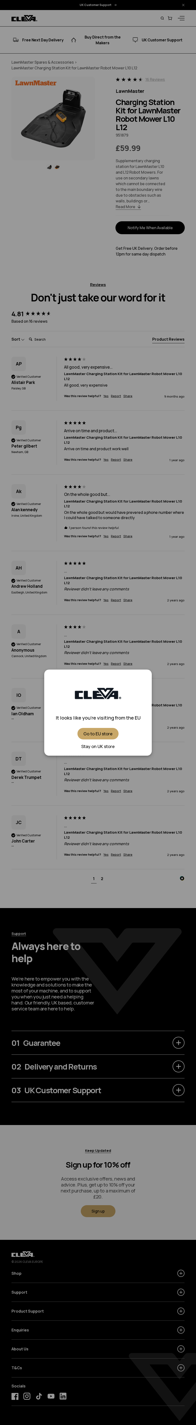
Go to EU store (98, 734)
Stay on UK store (98, 746)
